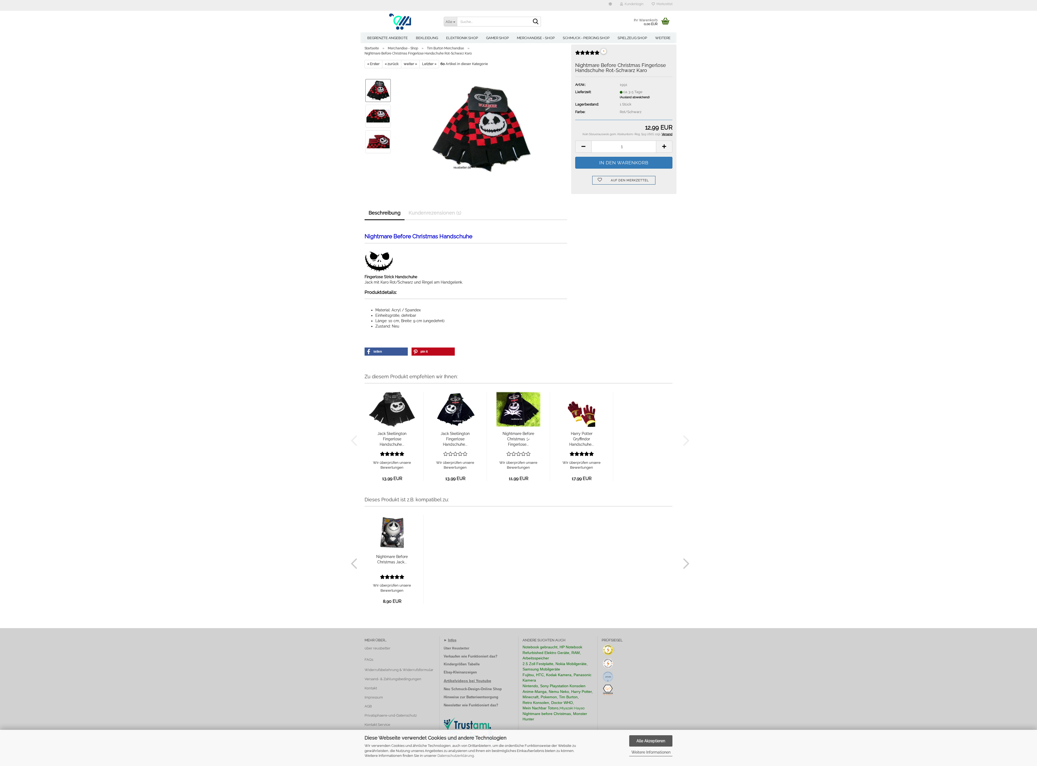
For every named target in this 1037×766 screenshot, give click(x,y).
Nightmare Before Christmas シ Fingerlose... (518, 439)
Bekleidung (427, 38)
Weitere (663, 38)
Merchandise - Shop (536, 38)
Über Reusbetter (456, 648)
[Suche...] (536, 22)
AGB (368, 706)
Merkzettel (663, 4)
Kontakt (371, 688)
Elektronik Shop (462, 38)
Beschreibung (384, 213)
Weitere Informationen (651, 752)
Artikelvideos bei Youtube (467, 681)
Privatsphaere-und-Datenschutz (391, 715)
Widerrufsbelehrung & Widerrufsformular (399, 670)
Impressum (374, 697)
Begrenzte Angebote (387, 38)
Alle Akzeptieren (651, 741)
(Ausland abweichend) (635, 97)
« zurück (392, 64)
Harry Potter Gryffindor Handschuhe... (581, 439)
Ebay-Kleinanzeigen (460, 672)
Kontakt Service (377, 725)
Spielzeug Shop (632, 38)
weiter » (410, 64)
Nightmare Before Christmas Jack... (392, 559)
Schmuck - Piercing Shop (586, 38)
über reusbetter (377, 648)
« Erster (373, 64)
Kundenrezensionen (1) (435, 213)
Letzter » (429, 64)
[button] (610, 5)
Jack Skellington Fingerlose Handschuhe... (392, 439)
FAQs (369, 660)
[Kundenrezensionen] (587, 55)
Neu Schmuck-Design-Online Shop (473, 689)
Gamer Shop (497, 38)
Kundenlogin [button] (633, 4)
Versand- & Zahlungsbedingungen (393, 679)
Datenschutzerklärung (455, 756)
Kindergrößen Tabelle (462, 664)
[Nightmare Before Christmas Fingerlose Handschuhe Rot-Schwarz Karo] (481, 129)
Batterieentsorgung (482, 697)
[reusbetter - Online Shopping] (400, 21)
